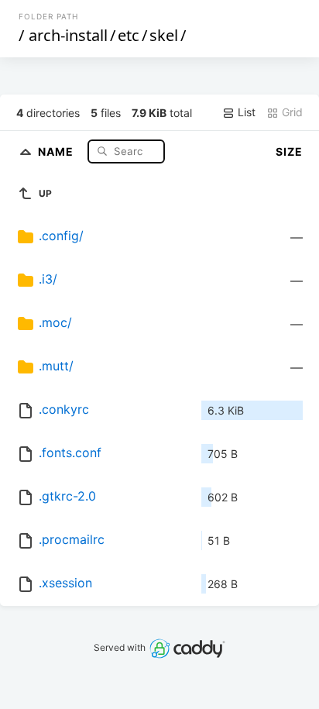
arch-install (68, 35)
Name (57, 150)
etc (128, 35)
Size (289, 151)
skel (163, 35)
